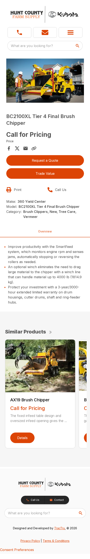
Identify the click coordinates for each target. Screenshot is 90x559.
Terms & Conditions (56, 541)
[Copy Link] (33, 148)
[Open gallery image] (45, 80)
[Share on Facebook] (8, 148)
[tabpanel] (45, 81)
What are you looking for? (32, 46)
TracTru (59, 528)
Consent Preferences (17, 550)
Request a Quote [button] (45, 160)
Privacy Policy (30, 541)
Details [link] (22, 438)
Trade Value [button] (45, 173)
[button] (19, 32)
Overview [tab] (45, 231)
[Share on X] (17, 148)
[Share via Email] (25, 148)
